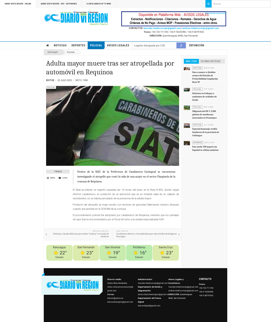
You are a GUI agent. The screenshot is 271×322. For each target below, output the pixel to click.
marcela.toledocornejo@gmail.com (162, 28)
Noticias (60, 45)
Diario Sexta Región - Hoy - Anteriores (59, 4)
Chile (131, 262)
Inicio (47, 45)
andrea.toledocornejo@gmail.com (201, 28)
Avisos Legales (118, 45)
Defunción (196, 45)
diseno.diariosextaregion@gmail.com (154, 294)
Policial (96, 45)
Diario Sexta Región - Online (18, 4)
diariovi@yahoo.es (115, 298)
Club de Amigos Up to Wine (98, 4)
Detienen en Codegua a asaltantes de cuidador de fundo (204, 96)
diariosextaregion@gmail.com (120, 302)
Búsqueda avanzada (215, 13)
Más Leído (191, 61)
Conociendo (122, 262)
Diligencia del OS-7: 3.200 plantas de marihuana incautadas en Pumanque (204, 114)
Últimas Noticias (210, 61)
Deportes (78, 45)
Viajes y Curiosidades (154, 262)
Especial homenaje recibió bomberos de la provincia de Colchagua (205, 132)
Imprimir (54, 178)
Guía (168, 262)
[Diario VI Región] (76, 18)
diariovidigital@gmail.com (149, 306)
